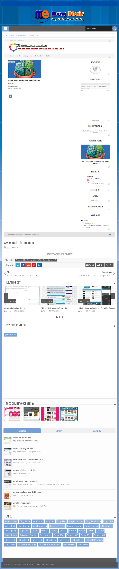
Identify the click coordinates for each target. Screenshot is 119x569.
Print (101, 265)
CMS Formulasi (40, 526)
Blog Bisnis (38, 521)
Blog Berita (25, 521)
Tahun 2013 (9, 540)
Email (91, 265)
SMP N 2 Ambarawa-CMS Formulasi (54, 308)
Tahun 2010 (72, 535)
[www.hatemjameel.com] (7, 506)
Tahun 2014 (23, 540)
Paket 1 (35, 531)
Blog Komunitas (76, 521)
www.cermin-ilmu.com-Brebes (24, 470)
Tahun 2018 (77, 540)
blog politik (108, 521)
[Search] (114, 28)
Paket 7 (91, 531)
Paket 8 (100, 531)
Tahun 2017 (63, 540)
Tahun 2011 (86, 535)
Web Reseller (69, 544)
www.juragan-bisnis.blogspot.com (26, 481)
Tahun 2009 (59, 535)
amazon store (10, 521)
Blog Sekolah (24, 526)
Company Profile (57, 526)
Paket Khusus (10, 535)
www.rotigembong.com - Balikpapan (27, 491)
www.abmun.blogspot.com (23, 448)
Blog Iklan (61, 521)
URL (110, 265)
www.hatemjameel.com (21, 502)
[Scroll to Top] (115, 564)
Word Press (82, 544)
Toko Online (9, 544)
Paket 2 (44, 531)
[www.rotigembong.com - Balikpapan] (7, 495)
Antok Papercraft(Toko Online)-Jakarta (28, 459)
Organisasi (24, 531)
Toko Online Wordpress (50, 544)
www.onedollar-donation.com (15, 308)
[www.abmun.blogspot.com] (7, 451)
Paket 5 (72, 531)
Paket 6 (82, 531)
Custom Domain (74, 526)
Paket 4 (19, 260)
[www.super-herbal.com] (7, 440)
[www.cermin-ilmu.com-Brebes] (7, 473)
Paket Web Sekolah (28, 535)
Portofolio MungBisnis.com (15, 564)
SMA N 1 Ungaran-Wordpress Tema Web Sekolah (96, 308)
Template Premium (94, 540)
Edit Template (106, 526)
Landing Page (10, 531)
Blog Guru (50, 521)
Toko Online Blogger (27, 544)
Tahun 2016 (47, 260)
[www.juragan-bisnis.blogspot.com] (7, 484)
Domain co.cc (91, 526)
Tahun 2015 (36, 540)
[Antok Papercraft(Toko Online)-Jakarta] (7, 462)
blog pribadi (9, 526)
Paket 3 (54, 531)
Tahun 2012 (99, 535)
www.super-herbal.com (22, 437)
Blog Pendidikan (93, 521)
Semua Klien (32, 260)
